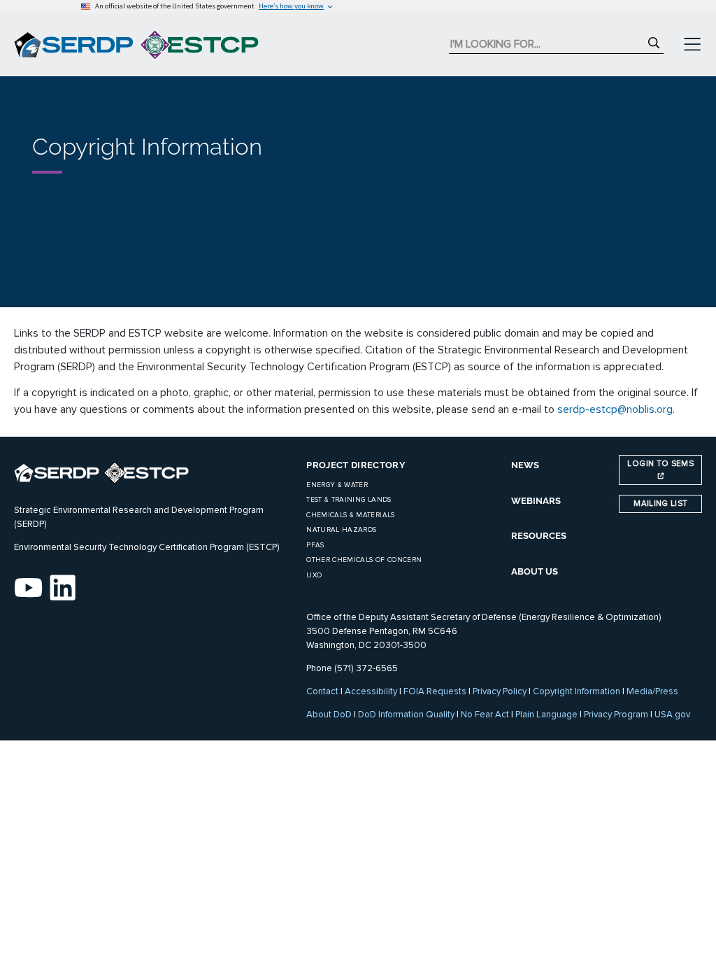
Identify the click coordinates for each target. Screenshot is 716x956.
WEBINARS (536, 500)
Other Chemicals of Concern (364, 560)
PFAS (315, 545)
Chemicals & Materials (350, 515)
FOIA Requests (434, 691)
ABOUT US (534, 571)
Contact (322, 691)
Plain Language (546, 714)
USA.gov (672, 714)
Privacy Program (616, 714)
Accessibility (371, 691)
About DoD (329, 714)
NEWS (525, 465)
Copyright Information (576, 691)
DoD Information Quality (406, 714)
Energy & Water (337, 485)
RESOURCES (538, 535)
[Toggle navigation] (692, 44)
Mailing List (660, 503)
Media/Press (652, 691)
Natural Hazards (341, 530)
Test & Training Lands (348, 499)
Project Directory (356, 465)
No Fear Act (485, 714)
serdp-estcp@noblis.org (615, 409)
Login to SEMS (660, 463)
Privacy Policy (500, 691)
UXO (314, 575)
